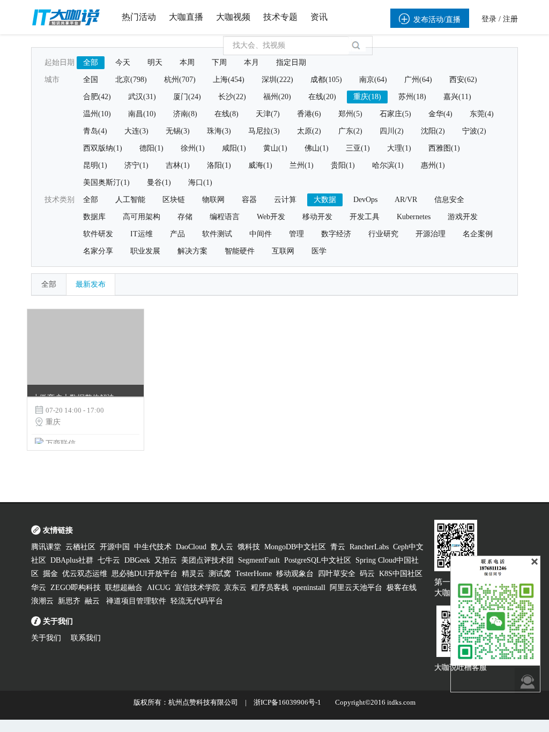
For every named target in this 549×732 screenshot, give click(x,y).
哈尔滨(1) (388, 165)
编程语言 (225, 217)
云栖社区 (80, 547)
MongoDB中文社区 (295, 547)
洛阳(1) (219, 165)
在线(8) (226, 114)
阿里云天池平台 (356, 588)
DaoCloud (191, 547)
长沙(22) (232, 97)
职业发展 (145, 251)
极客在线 (402, 588)
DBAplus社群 (71, 560)
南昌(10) (142, 114)
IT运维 (141, 234)
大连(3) (136, 131)
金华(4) (440, 114)
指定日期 (291, 62)
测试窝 (220, 574)
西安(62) (463, 80)
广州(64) (418, 80)
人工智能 (130, 200)
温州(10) (97, 114)
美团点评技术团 (207, 560)
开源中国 (115, 547)
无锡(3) (178, 131)
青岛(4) (95, 131)
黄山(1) (275, 148)
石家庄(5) (395, 114)
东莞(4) (482, 114)
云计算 (285, 200)
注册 (510, 19)
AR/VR (406, 200)
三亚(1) (358, 148)
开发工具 (365, 217)
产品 (177, 234)
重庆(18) (367, 97)
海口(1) (200, 182)
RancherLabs (369, 547)
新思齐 (69, 601)
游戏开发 (463, 217)
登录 (488, 19)
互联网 (283, 251)
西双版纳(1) (102, 148)
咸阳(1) (234, 148)
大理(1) (399, 148)
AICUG (158, 588)
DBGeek (137, 560)
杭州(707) (180, 80)
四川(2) (392, 131)
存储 (184, 217)
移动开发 (317, 217)
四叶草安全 (336, 574)
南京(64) (373, 80)
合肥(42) (97, 97)
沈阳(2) (433, 131)
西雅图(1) (444, 148)
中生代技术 (153, 547)
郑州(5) (350, 114)
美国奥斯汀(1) (106, 182)
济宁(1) (136, 165)
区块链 (173, 200)
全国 (90, 80)
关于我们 (46, 638)
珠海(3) (219, 131)
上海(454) (228, 80)
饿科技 (249, 547)
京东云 (235, 588)
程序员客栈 (269, 588)
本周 (187, 62)
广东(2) (350, 131)
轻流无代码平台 (196, 601)
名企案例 (478, 234)
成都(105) (326, 80)
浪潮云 (42, 601)
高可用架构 (141, 217)
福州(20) (277, 97)
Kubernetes (414, 217)
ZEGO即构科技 (75, 588)
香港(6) (309, 114)
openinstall (309, 588)
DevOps (365, 200)
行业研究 (383, 234)
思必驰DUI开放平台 (144, 574)
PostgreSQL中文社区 (317, 560)
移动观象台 (295, 574)
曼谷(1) (159, 182)
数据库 (94, 217)
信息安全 (449, 200)
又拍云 (165, 560)
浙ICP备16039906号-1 (287, 702)
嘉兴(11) (457, 97)
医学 (319, 251)
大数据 (325, 200)
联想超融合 (124, 588)
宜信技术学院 (197, 588)
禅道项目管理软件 (136, 601)
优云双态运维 (84, 574)
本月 (251, 62)
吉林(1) (178, 165)
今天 (122, 62)
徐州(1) (193, 148)
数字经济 (336, 234)
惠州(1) (433, 165)
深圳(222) (277, 80)
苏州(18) (412, 97)
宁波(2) (474, 131)
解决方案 (192, 251)
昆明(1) (95, 165)
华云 (38, 588)
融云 (93, 601)
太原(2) (309, 131)
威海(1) (260, 165)
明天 (154, 62)
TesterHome (253, 574)
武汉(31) (142, 97)
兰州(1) (302, 165)
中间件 (260, 234)
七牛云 (109, 560)
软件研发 (98, 234)
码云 (367, 574)
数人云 (222, 547)
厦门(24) (187, 97)
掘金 (50, 574)
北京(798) (131, 80)
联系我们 (86, 638)
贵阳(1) (343, 165)
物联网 (213, 200)
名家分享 (98, 251)
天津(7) (268, 114)
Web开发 (271, 217)
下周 (219, 62)
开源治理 (431, 234)
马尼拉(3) (264, 131)
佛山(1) (317, 148)
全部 (90, 62)
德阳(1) (151, 148)
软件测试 (217, 234)
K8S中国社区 (400, 574)
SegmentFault (259, 560)
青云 (337, 547)
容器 (249, 200)
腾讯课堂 (46, 547)
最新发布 (91, 284)
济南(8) (185, 114)
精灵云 (193, 574)
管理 (296, 234)
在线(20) (322, 97)
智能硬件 (240, 251)
